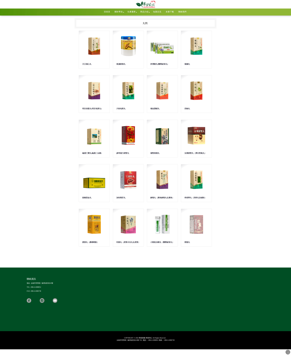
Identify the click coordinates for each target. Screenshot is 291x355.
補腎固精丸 (154, 153)
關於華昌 (119, 12)
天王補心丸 (86, 64)
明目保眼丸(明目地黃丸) (92, 109)
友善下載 (170, 12)
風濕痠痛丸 (120, 64)
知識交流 (157, 12)
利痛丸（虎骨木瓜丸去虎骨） (128, 242)
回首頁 (107, 12)
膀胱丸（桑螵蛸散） (90, 242)
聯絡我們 (182, 12)
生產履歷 (131, 12)
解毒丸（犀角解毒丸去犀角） (162, 198)
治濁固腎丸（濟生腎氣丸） (195, 153)
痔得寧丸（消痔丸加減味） (195, 198)
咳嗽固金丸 (86, 198)
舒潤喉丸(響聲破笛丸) (159, 64)
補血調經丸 (154, 109)
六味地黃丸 (120, 109)
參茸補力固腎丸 (122, 153)
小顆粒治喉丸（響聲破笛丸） (162, 242)
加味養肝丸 (120, 198)
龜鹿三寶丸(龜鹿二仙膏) (92, 153)
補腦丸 (187, 64)
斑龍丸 (187, 242)
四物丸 (187, 109)
